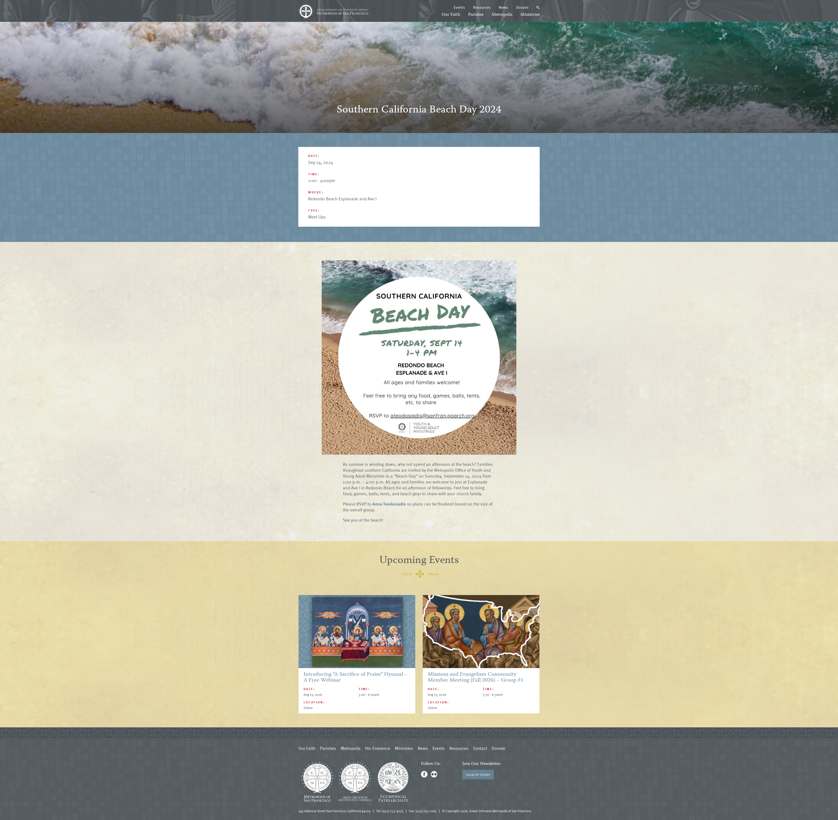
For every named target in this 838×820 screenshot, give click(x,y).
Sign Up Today (478, 774)
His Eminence (377, 748)
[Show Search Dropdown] (538, 7)
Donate (522, 7)
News (503, 7)
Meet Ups (317, 216)
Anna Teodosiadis (389, 503)
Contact (480, 748)
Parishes (476, 14)
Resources (482, 7)
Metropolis (502, 14)
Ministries (530, 14)
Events (459, 7)
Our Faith (451, 14)
